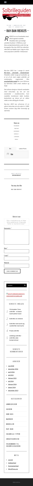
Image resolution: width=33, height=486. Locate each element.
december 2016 (13, 369)
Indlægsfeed (12, 463)
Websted (6, 263)
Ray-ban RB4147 (16, 174)
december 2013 (13, 390)
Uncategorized (12, 439)
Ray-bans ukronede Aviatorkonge (16, 72)
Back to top (16, 482)
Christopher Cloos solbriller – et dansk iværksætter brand (15, 311)
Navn (6, 248)
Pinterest (16, 131)
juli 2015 (11, 375)
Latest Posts (22, 148)
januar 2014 (12, 387)
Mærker (9, 419)
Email (16, 139)
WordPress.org (13, 469)
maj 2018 (11, 366)
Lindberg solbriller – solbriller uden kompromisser (15, 338)
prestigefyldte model (10, 81)
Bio (10, 148)
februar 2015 (12, 378)
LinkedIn (16, 136)
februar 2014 (12, 384)
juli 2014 (11, 381)
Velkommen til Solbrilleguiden (13, 445)
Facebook (16, 125)
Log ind (10, 460)
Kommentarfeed (13, 466)
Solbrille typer (13, 434)
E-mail (6, 255)
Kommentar (8, 228)
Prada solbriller (14, 331)
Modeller (10, 424)
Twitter (16, 128)
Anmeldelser (18, 25)
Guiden (9, 409)
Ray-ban (9, 429)
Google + (16, 133)
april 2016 (11, 372)
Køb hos (9, 414)
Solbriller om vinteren (16, 318)
